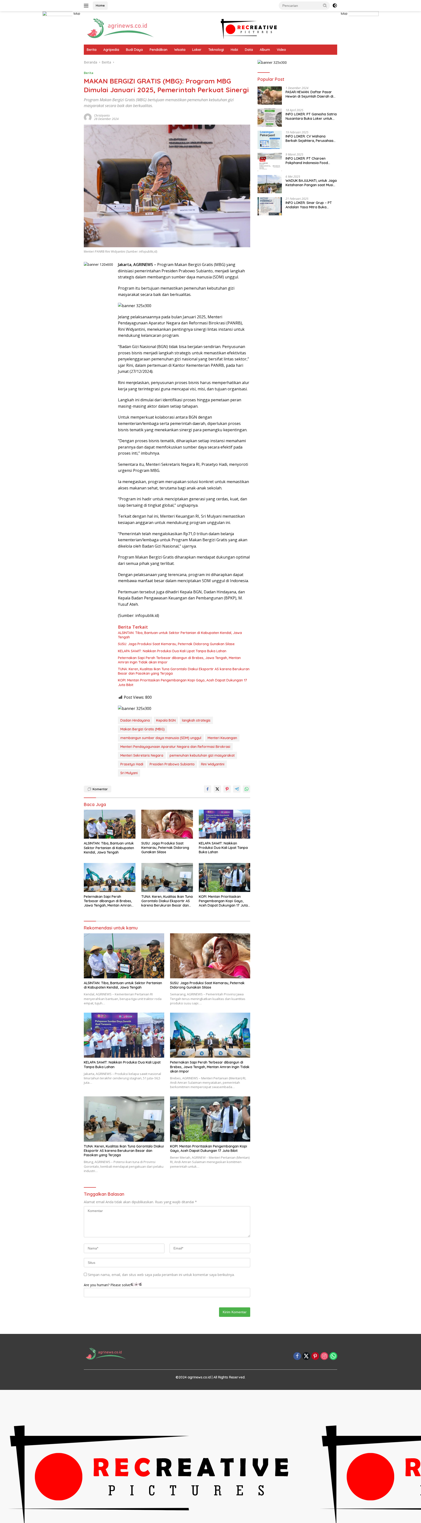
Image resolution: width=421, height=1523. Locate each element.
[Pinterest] (315, 1356)
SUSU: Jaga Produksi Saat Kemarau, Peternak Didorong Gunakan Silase (176, 644)
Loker (196, 49)
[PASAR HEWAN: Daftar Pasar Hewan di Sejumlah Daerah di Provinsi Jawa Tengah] (270, 95)
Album (265, 49)
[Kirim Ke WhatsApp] (246, 789)
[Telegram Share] (236, 789)
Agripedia (111, 49)
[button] (325, 5)
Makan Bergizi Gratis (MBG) (142, 729)
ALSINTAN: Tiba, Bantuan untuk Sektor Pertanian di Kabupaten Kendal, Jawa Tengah (180, 635)
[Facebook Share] (207, 789)
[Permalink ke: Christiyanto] (88, 117)
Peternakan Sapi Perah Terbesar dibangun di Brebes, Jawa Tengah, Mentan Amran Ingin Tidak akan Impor (179, 660)
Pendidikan (158, 49)
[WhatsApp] (333, 1356)
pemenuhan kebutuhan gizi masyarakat (202, 755)
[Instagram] (324, 1356)
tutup (77, 13)
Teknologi (216, 49)
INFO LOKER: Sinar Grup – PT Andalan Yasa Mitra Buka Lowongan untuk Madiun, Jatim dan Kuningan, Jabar (311, 205)
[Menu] (87, 5)
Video (281, 49)
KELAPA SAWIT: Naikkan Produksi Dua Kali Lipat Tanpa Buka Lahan (172, 651)
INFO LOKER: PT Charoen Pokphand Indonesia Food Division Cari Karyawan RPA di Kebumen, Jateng (310, 160)
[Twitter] (306, 1356)
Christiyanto (102, 115)
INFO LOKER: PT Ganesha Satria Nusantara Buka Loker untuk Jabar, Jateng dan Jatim (311, 116)
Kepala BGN (166, 720)
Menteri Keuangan (222, 738)
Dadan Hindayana (135, 720)
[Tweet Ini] (217, 789)
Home (100, 5)
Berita (91, 49)
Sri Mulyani (129, 773)
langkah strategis (196, 720)
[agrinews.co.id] (120, 27)
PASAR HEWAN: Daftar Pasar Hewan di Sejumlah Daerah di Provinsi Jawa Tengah (309, 94)
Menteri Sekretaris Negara (141, 755)
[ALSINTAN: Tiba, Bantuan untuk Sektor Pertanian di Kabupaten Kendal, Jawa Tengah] (109, 824)
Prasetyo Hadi (131, 764)
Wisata (179, 49)
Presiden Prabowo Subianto (172, 764)
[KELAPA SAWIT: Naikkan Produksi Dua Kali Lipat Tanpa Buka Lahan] (224, 824)
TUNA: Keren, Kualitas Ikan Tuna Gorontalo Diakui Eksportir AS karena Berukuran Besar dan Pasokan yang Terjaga (183, 671)
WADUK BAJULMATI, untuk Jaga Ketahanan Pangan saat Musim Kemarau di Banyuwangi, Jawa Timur (311, 182)
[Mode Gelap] (334, 5)
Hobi (234, 49)
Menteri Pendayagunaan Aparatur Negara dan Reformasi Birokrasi (175, 746)
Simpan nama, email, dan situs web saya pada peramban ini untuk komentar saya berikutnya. (161, 1274)
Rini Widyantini (212, 764)
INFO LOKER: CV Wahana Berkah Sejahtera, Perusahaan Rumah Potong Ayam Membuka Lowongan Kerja (310, 138)
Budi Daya (134, 49)
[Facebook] (297, 1356)
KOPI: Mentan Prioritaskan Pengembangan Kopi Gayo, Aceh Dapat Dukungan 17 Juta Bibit (182, 682)
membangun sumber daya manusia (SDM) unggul (160, 738)
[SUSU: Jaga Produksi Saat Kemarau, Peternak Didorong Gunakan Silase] (167, 824)
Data (249, 49)
